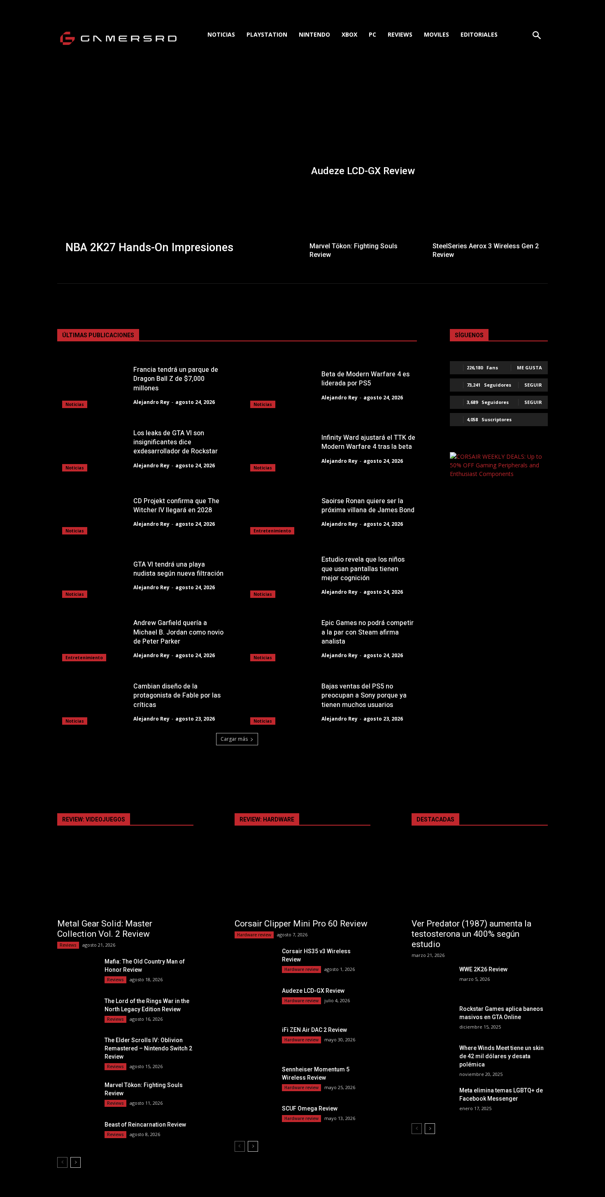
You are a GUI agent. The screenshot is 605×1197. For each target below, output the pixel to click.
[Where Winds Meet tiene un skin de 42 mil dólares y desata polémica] (432, 1058)
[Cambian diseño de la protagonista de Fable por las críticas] (93, 701)
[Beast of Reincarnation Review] (77, 1134)
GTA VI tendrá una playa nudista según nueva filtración (178, 569)
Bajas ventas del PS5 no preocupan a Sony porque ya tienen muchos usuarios (364, 695)
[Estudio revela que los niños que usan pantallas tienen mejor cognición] (281, 574)
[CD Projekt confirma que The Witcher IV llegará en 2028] (93, 511)
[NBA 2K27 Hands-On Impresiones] (179, 171)
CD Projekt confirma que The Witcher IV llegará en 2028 (176, 505)
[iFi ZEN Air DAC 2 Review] (255, 1040)
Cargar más (234, 738)
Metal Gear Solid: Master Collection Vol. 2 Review (104, 929)
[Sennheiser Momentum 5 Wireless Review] (255, 1079)
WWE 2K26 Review (483, 969)
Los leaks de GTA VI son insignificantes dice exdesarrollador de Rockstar (175, 442)
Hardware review (254, 935)
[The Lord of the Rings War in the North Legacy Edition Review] (77, 1011)
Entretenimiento (272, 531)
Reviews (68, 945)
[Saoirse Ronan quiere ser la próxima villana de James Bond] (281, 511)
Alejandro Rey (151, 402)
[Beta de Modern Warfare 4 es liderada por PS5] (281, 384)
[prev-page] (62, 1162)
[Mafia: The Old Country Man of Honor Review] (77, 971)
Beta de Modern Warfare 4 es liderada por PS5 (365, 378)
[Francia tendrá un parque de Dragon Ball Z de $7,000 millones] (93, 384)
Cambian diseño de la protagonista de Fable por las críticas (177, 695)
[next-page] (75, 1162)
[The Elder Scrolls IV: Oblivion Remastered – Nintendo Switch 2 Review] (77, 1050)
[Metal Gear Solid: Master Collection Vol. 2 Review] (125, 879)
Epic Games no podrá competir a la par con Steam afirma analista (367, 632)
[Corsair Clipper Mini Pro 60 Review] (303, 879)
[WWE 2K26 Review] (432, 979)
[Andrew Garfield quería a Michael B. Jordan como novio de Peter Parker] (93, 637)
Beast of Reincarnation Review (145, 1124)
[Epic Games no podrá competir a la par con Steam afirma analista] (281, 637)
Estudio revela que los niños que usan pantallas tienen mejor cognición (363, 569)
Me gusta (529, 367)
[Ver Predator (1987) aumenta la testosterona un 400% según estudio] (480, 879)
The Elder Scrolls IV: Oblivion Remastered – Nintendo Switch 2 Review (148, 1048)
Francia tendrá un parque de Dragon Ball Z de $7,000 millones (175, 379)
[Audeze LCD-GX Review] (425, 130)
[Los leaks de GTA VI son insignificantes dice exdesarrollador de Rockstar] (93, 448)
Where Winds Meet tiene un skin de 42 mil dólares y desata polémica (501, 1056)
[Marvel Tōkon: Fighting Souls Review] (364, 224)
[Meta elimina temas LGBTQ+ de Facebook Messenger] (432, 1100)
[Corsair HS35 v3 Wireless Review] (255, 961)
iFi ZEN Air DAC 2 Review (314, 1030)
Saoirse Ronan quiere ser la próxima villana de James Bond (367, 505)
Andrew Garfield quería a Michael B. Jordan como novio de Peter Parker (178, 632)
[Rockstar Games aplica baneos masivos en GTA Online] (432, 1019)
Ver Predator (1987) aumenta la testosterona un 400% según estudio (471, 934)
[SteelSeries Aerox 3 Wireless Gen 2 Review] (487, 224)
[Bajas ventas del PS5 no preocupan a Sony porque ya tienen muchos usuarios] (281, 701)
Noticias (74, 404)
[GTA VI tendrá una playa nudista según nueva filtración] (93, 574)
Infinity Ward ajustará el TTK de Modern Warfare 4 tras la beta (368, 442)
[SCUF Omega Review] (255, 1118)
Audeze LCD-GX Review (313, 990)
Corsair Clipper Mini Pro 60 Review (301, 924)
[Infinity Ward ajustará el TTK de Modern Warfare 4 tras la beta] (281, 448)
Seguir (533, 385)
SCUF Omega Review (309, 1108)
